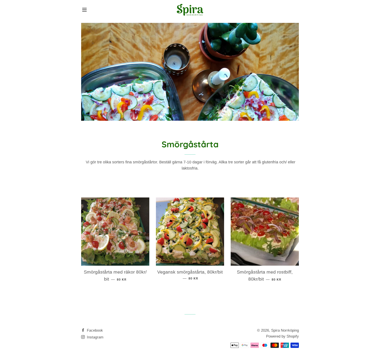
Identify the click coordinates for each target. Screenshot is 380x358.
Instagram (94, 337)
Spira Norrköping (285, 330)
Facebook (94, 330)
